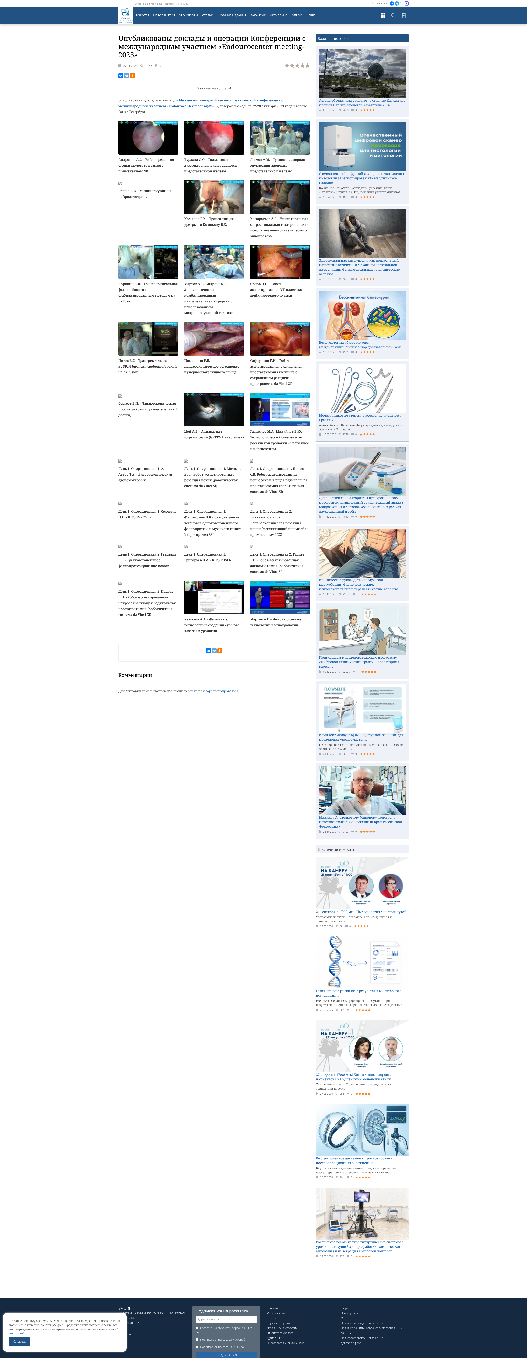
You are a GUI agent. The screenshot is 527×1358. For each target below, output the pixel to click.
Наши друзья (349, 1313)
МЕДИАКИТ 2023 (129, 1323)
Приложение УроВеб (176, 3)
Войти (403, 15)
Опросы (298, 15)
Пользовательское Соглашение (362, 1338)
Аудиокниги (274, 1338)
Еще (311, 15)
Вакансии (258, 15)
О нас (138, 3)
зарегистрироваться (222, 691)
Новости (142, 15)
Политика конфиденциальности (362, 1323)
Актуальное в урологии (282, 1328)
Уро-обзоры (188, 15)
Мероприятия (164, 15)
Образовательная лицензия (285, 1343)
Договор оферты (352, 1343)
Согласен (19, 1341)
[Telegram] (126, 75)
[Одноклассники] (132, 75)
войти (192, 691)
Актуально (279, 15)
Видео (345, 1308)
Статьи (207, 15)
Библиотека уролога (280, 1333)
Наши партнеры (152, 3)
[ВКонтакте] (120, 75)
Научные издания (231, 15)
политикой (17, 1333)
